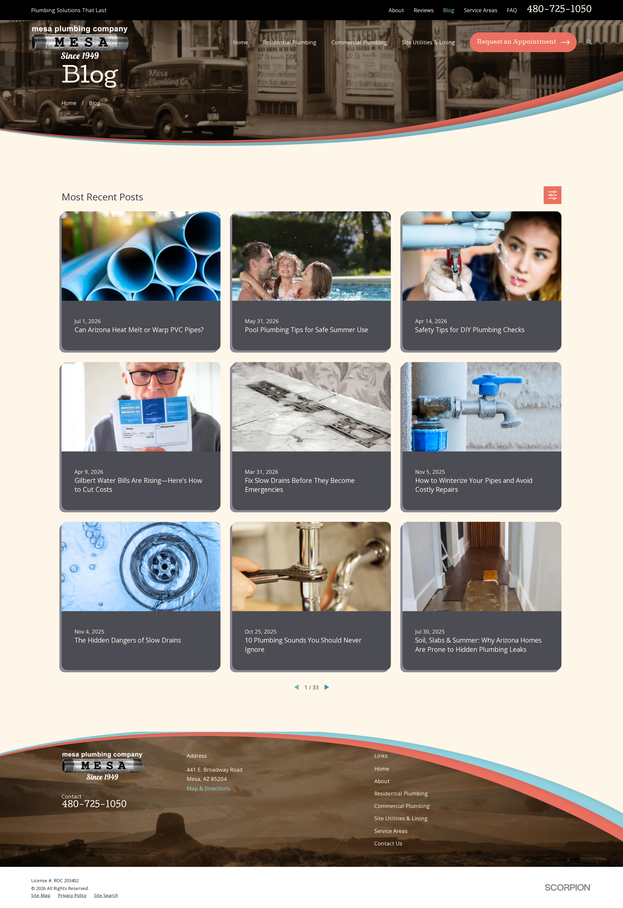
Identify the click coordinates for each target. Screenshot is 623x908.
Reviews (424, 10)
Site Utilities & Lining (401, 818)
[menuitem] (40, 895)
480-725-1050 (559, 10)
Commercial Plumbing (402, 805)
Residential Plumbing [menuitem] (289, 42)
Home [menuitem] (240, 42)
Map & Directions (208, 788)
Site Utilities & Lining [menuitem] (428, 42)
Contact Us (388, 843)
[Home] (79, 42)
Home (381, 768)
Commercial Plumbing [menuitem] (359, 42)
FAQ (512, 10)
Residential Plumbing (401, 793)
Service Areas (480, 10)
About (396, 10)
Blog (448, 10)
